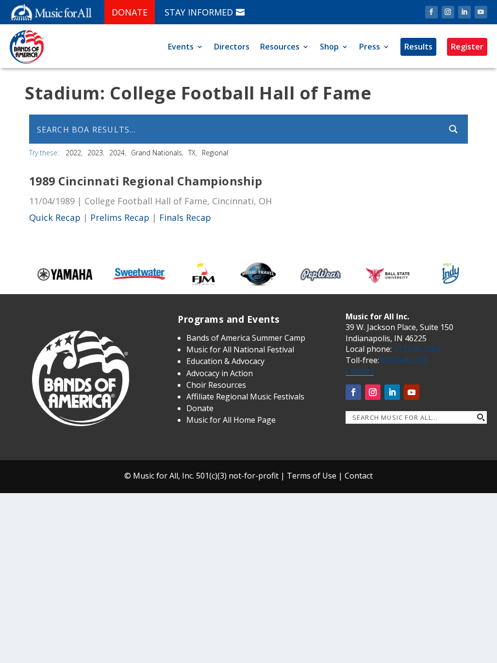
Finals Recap (185, 217)
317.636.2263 (417, 349)
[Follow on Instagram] (448, 12)
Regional (215, 152)
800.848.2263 (404, 360)
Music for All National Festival (240, 349)
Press (369, 46)
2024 (117, 152)
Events (181, 46)
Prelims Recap (119, 217)
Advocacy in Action (219, 373)
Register (467, 46)
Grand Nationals (156, 152)
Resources (279, 46)
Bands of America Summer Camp (245, 337)
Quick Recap (55, 217)
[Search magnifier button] (453, 129)
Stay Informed (199, 12)
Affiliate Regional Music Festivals (245, 396)
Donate (130, 12)
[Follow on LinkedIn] (464, 12)
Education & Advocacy (225, 361)
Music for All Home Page (231, 419)
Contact (360, 370)
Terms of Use (311, 475)
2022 (73, 152)
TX (192, 152)
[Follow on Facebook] (431, 12)
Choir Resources (216, 385)
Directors (231, 46)
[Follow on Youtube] (481, 12)
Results (418, 46)
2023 (95, 152)
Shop (329, 46)
